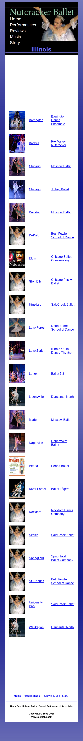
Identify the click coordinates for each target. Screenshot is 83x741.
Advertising (67, 706)
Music (56, 695)
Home (17, 695)
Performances (31, 695)
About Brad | (16, 706)
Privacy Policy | (31, 706)
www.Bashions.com (41, 717)
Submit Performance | (50, 706)
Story (65, 695)
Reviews (47, 695)
